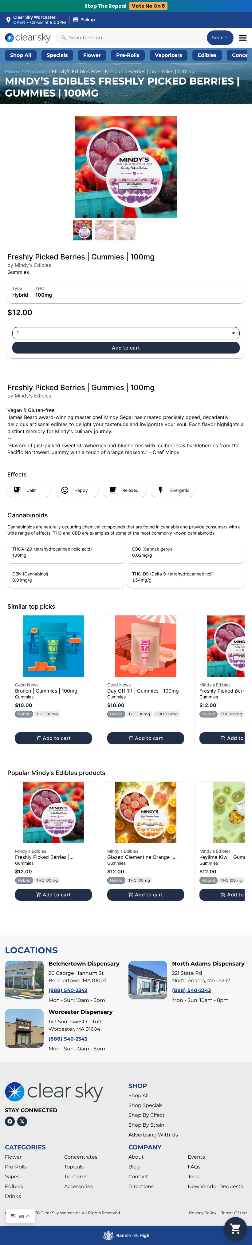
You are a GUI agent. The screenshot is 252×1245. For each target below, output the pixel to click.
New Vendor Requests (215, 1186)
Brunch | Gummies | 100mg (46, 691)
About (136, 1157)
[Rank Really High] (126, 1235)
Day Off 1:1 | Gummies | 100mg (143, 691)
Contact (138, 1177)
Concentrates (80, 1157)
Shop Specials (145, 1105)
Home (12, 71)
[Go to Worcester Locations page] (24, 1028)
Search (220, 38)
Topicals (74, 1167)
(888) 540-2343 (68, 990)
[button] (51, 20)
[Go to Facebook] (10, 1121)
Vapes (12, 1177)
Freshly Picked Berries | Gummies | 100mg (42, 860)
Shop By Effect (146, 1115)
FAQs (194, 1167)
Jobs (193, 1177)
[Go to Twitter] (22, 1121)
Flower (13, 1157)
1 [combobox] (18, 333)
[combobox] (131, 37)
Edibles (14, 1186)
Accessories (78, 1186)
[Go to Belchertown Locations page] (24, 980)
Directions (141, 1186)
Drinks (13, 1196)
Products (36, 71)
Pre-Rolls (16, 1167)
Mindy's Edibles (214, 684)
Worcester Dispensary (81, 1012)
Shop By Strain (146, 1125)
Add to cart (126, 348)
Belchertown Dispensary (84, 963)
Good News (26, 684)
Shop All (138, 1095)
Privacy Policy (202, 1213)
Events (196, 1157)
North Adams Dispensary (208, 963)
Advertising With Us (153, 1135)
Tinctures (75, 1177)
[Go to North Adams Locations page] (147, 980)
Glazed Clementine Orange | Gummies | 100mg (140, 860)
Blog (134, 1167)
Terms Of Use (234, 1213)
